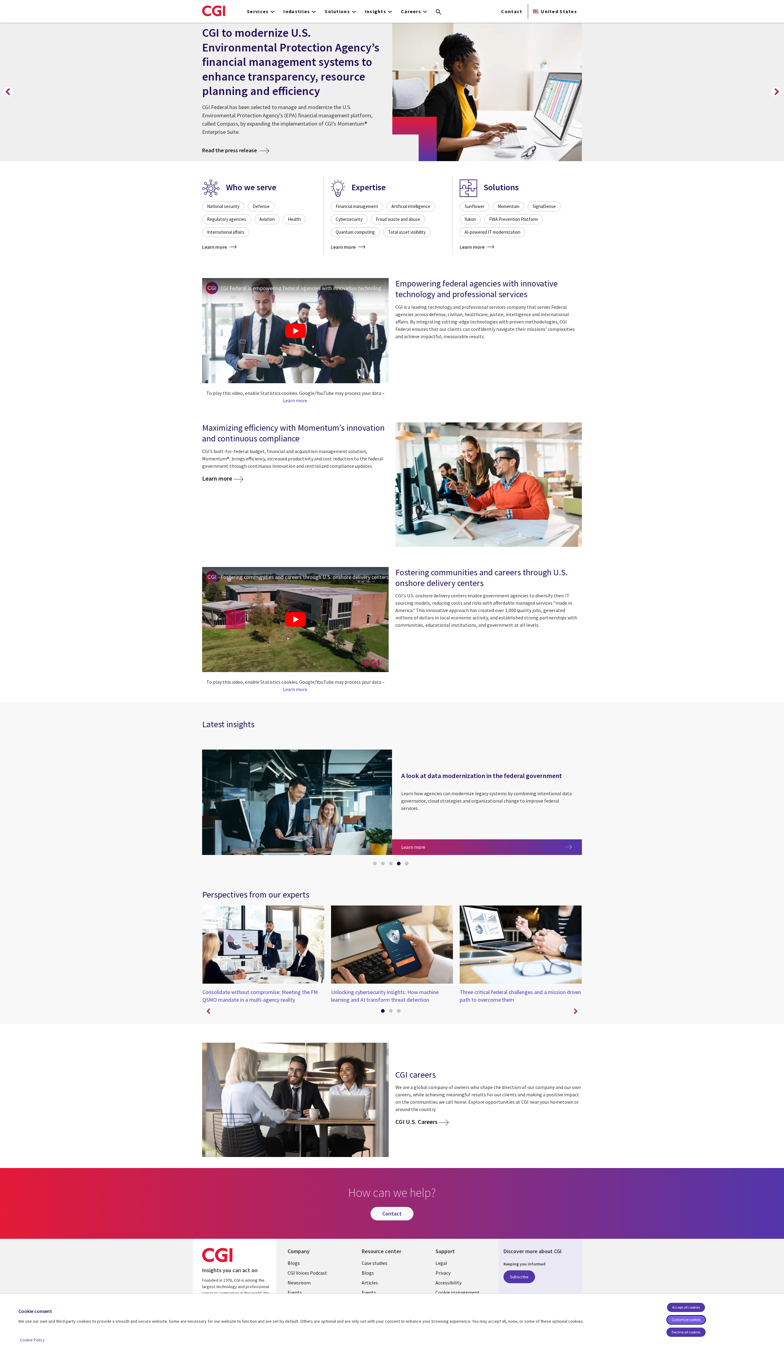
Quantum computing (355, 232)
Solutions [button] (337, 11)
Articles (370, 1283)
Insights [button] (375, 11)
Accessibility (448, 1283)
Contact (511, 11)
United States (559, 11)
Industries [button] (296, 11)
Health (294, 219)
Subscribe (519, 1277)
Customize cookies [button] (686, 1319)
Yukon (470, 219)
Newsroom (299, 1283)
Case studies (374, 1263)
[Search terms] (438, 12)
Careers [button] (411, 11)
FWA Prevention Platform (513, 219)
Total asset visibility (407, 232)
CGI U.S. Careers (416, 1122)
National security (223, 206)
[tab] (376, 865)
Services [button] (258, 11)
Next (776, 91)
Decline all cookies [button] (686, 1332)
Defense (261, 206)
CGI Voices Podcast (307, 1273)
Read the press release (235, 150)
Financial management (357, 206)
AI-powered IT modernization (492, 232)
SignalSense (544, 206)
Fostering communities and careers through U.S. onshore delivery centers (305, 576)
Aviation (267, 219)
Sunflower (474, 206)
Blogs (294, 1263)
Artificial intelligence (410, 206)
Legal (441, 1263)
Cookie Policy (32, 1340)
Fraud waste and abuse (398, 219)
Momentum (508, 206)
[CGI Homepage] (213, 10)
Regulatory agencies (226, 219)
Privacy (442, 1273)
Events (295, 1292)
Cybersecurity (349, 219)
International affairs (225, 232)
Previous (8, 91)
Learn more (215, 247)
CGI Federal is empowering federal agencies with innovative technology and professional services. (305, 288)
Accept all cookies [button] (686, 1307)
